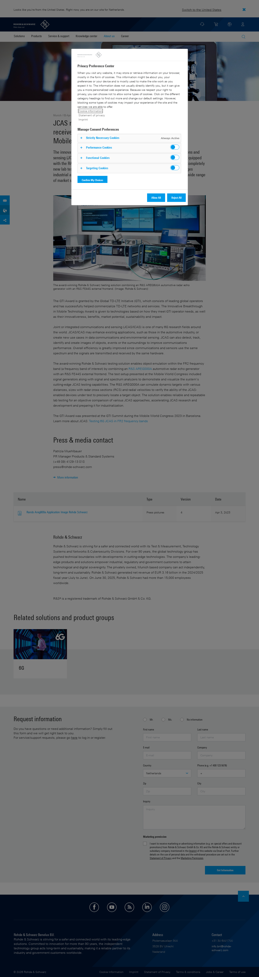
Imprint (83, 119)
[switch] (174, 147)
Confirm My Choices (92, 180)
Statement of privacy (92, 115)
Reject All (176, 197)
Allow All (156, 197)
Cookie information (90, 111)
